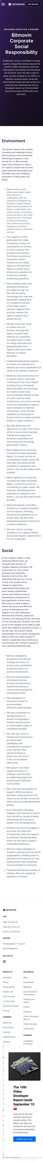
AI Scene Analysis (11, 1006)
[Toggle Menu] (3, 4)
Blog (25, 977)
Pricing (6, 1010)
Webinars (27, 987)
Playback (7, 977)
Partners (7, 1032)
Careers (6, 1041)
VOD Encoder (9, 996)
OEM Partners (9, 1037)
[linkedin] (4, 961)
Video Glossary (30, 1024)
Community (28, 1029)
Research (27, 1011)
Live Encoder (9, 1001)
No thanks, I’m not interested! (24, 1159)
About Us (7, 1022)
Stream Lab (8, 992)
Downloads (28, 982)
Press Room (8, 1027)
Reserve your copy (24, 1139)
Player (5, 982)
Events (26, 1007)
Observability (9, 987)
